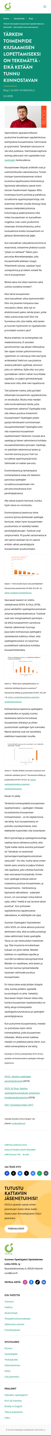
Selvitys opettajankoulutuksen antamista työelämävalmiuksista (20, 784)
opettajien (10, 160)
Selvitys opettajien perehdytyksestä (18, 592)
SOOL (8, 1371)
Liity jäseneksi (12, 1376)
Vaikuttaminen (12, 1365)
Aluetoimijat (11, 1313)
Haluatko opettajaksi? (16, 1395)
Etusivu (8, 1348)
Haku (7, 1417)
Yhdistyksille (11, 1359)
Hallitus (9, 1307)
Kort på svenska (13, 1400)
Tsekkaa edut (16, 1228)
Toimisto (9, 1301)
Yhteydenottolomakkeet (17, 1318)
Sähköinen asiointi (14, 1324)
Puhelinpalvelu (12, 1330)
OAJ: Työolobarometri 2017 (19, 1104)
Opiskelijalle (11, 1354)
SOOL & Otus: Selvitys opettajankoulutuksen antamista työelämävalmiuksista (22, 1093)
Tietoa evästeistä (14, 1412)
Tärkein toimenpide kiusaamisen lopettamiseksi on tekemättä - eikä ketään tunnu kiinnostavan (23, 25)
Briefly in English (13, 1406)
